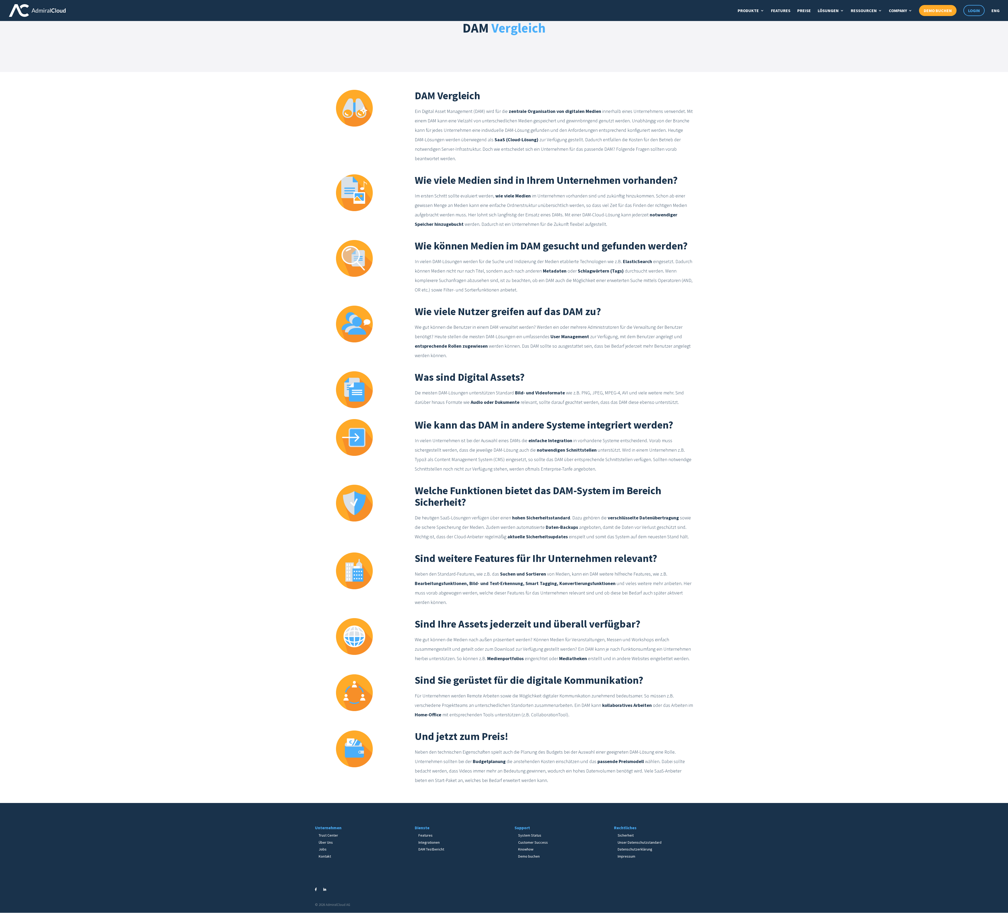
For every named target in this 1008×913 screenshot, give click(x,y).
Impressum (626, 856)
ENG (995, 10)
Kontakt (325, 856)
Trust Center (328, 835)
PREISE (804, 10)
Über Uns (326, 842)
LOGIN (974, 10)
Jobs (323, 849)
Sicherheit (626, 835)
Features (425, 835)
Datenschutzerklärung (635, 849)
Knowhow (525, 849)
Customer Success (533, 842)
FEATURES (780, 10)
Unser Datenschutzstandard (640, 842)
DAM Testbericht (431, 849)
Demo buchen (529, 856)
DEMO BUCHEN (938, 10)
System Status (529, 835)
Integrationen (429, 842)
